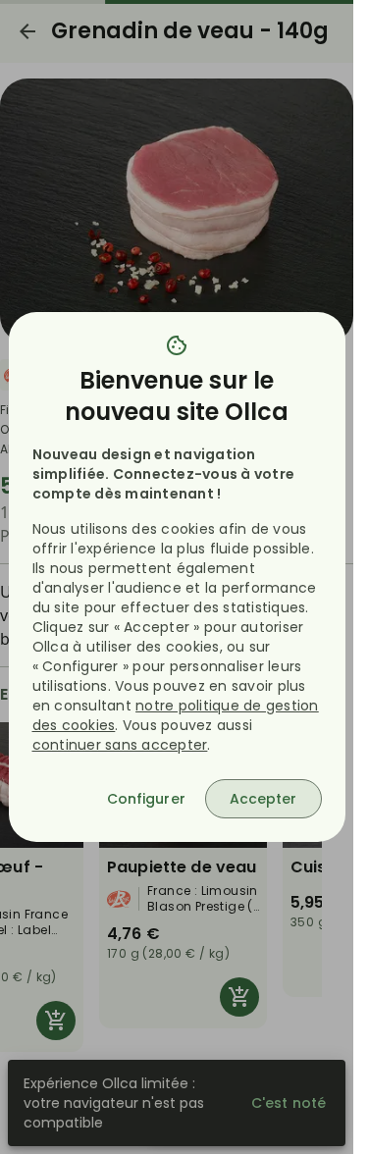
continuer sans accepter (120, 745)
